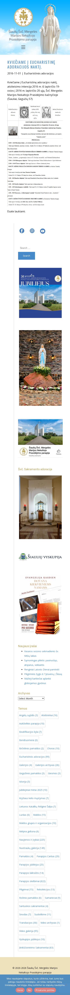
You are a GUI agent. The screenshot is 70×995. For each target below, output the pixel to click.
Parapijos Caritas (48, 856)
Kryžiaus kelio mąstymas (34, 798)
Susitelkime (42, 914)
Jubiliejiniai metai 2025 (33, 789)
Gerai (20, 990)
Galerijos (25, 765)
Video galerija (28, 931)
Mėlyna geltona (29, 831)
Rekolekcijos (46, 889)
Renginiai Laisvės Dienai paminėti (41, 669)
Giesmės (54, 773)
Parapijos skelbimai (32, 881)
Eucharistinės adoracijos (39, 73)
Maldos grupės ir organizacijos (37, 823)
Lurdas (24, 814)
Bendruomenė (28, 740)
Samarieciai (52, 897)
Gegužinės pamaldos (32, 773)
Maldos (39, 814)
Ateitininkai (49, 715)
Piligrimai (26, 889)
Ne (29, 990)
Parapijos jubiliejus (31, 864)
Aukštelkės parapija (31, 723)
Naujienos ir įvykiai (32, 839)
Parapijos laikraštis (31, 872)
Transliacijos (28, 922)
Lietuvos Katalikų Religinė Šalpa (37, 806)
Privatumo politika (45, 990)
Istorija (24, 781)
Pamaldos (26, 856)
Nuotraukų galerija (32, 848)
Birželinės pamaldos (31, 748)
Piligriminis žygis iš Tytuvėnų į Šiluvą (43, 674)
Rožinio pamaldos (30, 897)
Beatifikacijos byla (30, 731)
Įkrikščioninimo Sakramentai (36, 947)
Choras (53, 748)
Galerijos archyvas (47, 765)
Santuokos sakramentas (33, 906)
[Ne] (66, 984)
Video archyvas (50, 922)
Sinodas (25, 914)
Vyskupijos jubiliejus (32, 939)
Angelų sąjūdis (28, 715)
